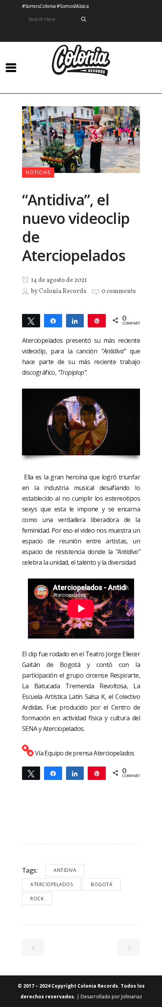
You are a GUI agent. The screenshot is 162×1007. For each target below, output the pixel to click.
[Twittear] (31, 320)
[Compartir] (53, 320)
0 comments (118, 291)
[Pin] (96, 320)
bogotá (101, 884)
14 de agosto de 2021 (58, 280)
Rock (37, 898)
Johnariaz (131, 996)
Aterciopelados (51, 884)
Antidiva (64, 870)
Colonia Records (62, 291)
